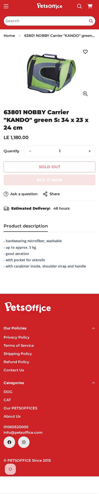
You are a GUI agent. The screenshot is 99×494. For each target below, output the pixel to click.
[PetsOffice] (49, 6)
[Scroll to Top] (90, 468)
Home (9, 35)
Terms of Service (19, 345)
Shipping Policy (18, 353)
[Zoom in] (85, 93)
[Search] (91, 21)
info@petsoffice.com (23, 432)
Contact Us (14, 370)
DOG (8, 391)
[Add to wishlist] (85, 52)
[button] (89, 6)
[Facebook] (9, 442)
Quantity (11, 151)
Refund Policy (16, 362)
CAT (7, 400)
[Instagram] (24, 442)
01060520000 (16, 427)
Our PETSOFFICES (20, 408)
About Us (12, 416)
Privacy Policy (17, 337)
